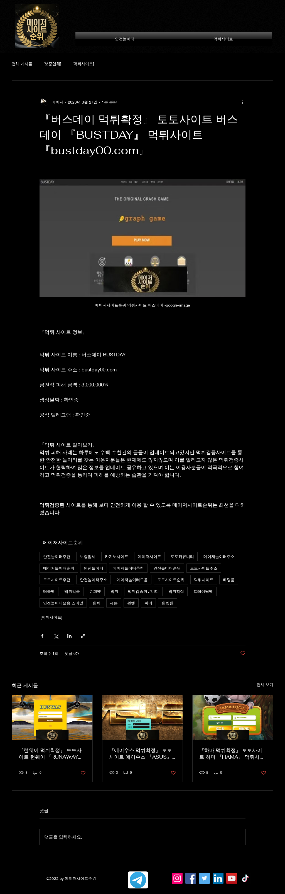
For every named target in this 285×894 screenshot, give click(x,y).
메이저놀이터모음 (132, 579)
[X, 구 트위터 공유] (55, 636)
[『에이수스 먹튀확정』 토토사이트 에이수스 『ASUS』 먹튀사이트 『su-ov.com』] (142, 717)
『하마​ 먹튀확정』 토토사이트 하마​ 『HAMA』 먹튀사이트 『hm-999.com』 (232, 753)
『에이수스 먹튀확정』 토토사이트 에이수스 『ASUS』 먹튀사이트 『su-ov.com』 (140, 753)
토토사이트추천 (56, 579)
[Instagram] (177, 878)
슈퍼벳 (95, 591)
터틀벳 (49, 591)
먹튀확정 (176, 591)
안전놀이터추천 (56, 556)
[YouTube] (231, 878)
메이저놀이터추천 (128, 568)
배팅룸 (229, 579)
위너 (148, 603)
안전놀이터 (93, 568)
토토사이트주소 (203, 568)
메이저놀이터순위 (58, 568)
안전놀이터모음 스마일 (63, 603)
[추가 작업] (242, 102)
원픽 (96, 603)
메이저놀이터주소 (219, 556)
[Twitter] (204, 878)
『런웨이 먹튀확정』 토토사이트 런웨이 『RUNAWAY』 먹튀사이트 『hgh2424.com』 (51, 753)
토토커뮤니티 (182, 556)
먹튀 (114, 591)
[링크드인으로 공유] (69, 636)
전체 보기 (265, 684)
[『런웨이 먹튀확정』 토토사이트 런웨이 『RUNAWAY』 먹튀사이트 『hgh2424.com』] (52, 717)
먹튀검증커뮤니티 (143, 591)
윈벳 (131, 603)
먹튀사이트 (203, 579)
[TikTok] (245, 878)
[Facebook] (190, 878)
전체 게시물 (22, 63)
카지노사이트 (116, 556)
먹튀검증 (72, 591)
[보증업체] (52, 63)
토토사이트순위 (171, 579)
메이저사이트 (149, 556)
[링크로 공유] (83, 636)
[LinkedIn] (218, 878)
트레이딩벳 (203, 591)
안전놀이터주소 (93, 579)
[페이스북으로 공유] (42, 636)
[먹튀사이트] (83, 63)
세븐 (114, 603)
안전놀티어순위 (167, 568)
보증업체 (87, 556)
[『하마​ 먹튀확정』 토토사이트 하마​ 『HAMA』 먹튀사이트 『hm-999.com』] (233, 717)
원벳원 (167, 603)
